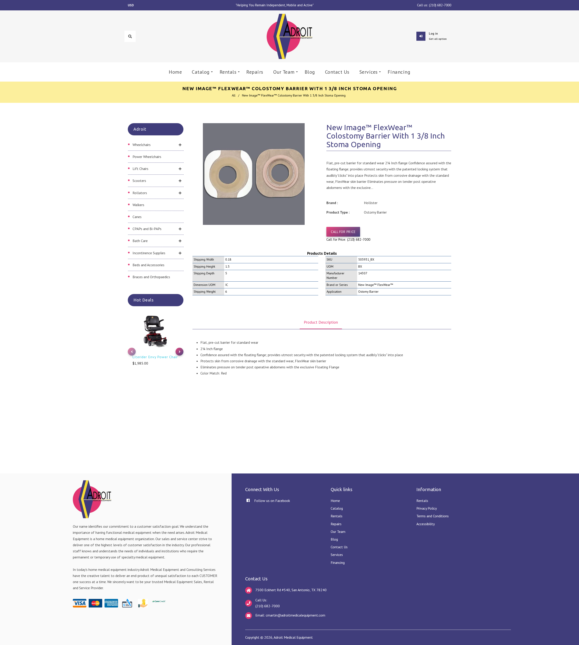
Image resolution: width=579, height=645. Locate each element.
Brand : (332, 202)
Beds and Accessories (148, 265)
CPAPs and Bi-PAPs (147, 228)
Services (337, 554)
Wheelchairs (142, 144)
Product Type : (338, 212)
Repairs (336, 524)
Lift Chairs (140, 168)
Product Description (321, 322)
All (233, 95)
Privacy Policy (426, 508)
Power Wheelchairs (147, 156)
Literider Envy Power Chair (155, 357)
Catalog (337, 508)
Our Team (338, 531)
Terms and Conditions (432, 516)
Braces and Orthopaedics (151, 277)
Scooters (139, 180)
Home (335, 500)
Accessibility (425, 524)
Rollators (140, 193)
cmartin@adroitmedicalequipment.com (295, 615)
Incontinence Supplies (149, 253)
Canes (137, 216)
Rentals (336, 516)
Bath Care (140, 240)
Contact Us (339, 547)
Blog (334, 539)
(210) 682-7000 (440, 5)
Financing (338, 562)
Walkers (138, 204)
